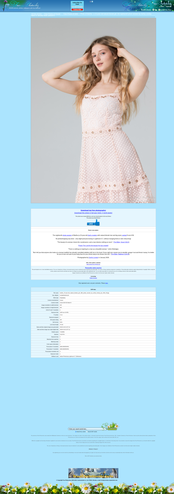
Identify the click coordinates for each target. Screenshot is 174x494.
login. (106, 283)
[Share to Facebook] (90, 1)
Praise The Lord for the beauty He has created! (93, 245)
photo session (67, 235)
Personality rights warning (93, 268)
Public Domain (93, 278)
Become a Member (146, 9)
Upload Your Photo (166, 9)
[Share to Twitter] (92, 1)
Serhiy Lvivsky (93, 257)
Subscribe (77, 9)
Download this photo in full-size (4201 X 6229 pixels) (93, 213)
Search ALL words (81, 431)
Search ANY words (92, 431)
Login (162, 6)
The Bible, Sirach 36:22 (121, 242)
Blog (156, 9)
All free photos (36, 14)
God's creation (92, 235)
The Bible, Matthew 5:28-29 (120, 254)
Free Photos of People (52, 14)
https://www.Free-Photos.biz (93, 264)
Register (168, 6)
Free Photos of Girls (70, 14)
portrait (124, 235)
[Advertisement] (93, 391)
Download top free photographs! (93, 210)
